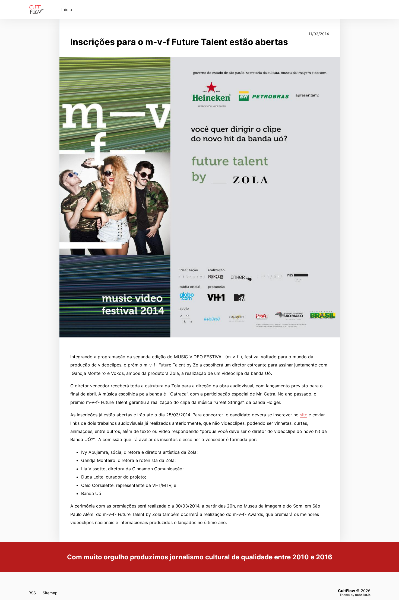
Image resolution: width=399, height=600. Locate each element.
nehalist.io (362, 595)
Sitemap (50, 593)
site (303, 414)
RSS (32, 593)
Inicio (66, 9)
